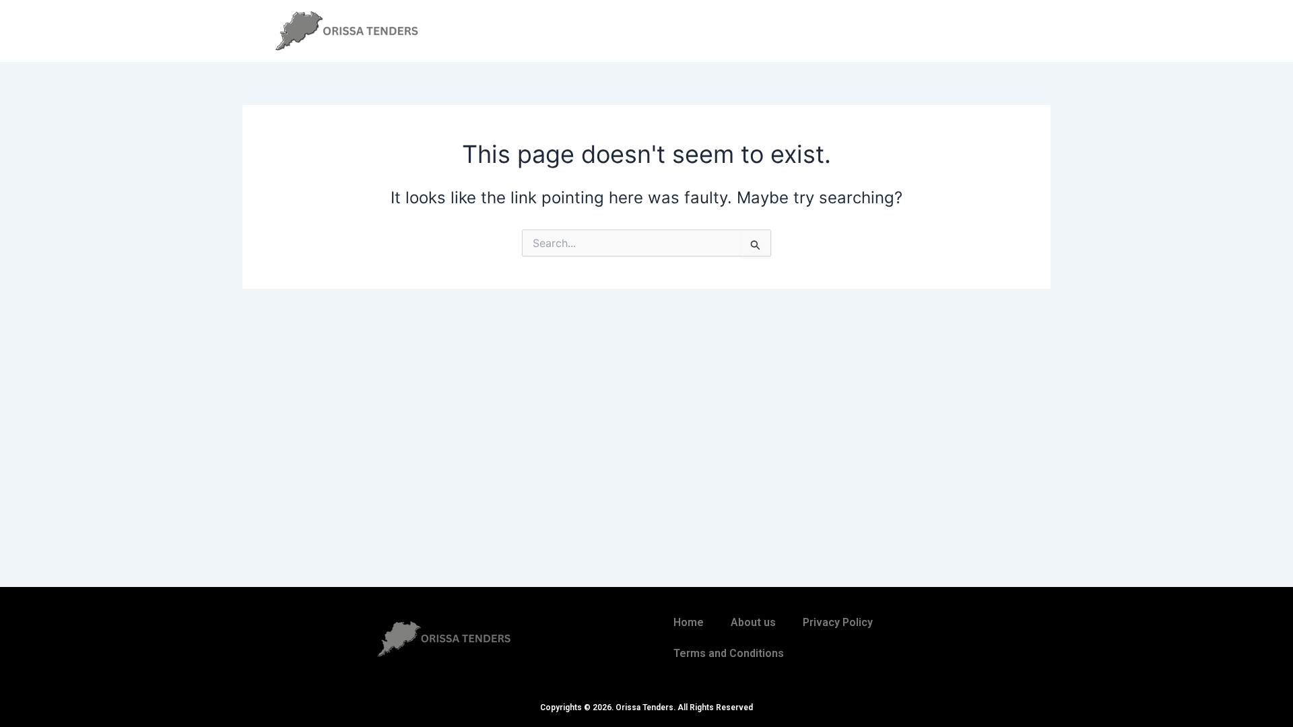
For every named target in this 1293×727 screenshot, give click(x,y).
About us (753, 622)
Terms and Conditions (728, 653)
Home (688, 622)
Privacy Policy (838, 622)
